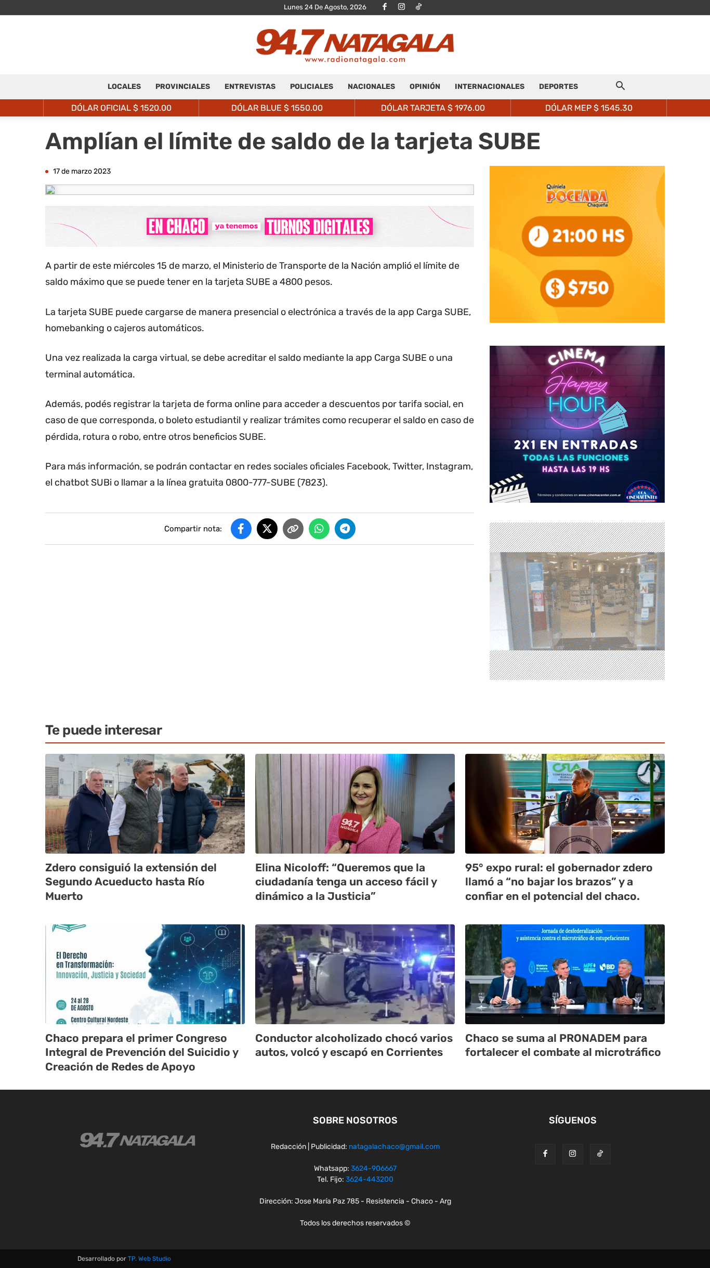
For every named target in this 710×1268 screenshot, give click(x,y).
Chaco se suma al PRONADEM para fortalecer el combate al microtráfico (563, 1044)
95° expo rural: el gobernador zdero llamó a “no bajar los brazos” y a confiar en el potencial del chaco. (559, 882)
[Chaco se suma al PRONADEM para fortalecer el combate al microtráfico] (565, 974)
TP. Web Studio (149, 1258)
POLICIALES (311, 86)
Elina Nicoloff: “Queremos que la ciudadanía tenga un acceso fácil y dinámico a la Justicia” (346, 882)
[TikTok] (419, 7)
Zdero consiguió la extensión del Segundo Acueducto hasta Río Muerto (131, 882)
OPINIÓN (425, 86)
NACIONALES (371, 86)
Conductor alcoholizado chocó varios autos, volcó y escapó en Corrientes (354, 1044)
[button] (620, 87)
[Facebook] (384, 7)
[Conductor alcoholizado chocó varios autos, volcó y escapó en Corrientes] (355, 974)
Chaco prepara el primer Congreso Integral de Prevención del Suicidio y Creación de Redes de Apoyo (142, 1052)
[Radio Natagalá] (355, 45)
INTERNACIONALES (489, 86)
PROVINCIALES (182, 86)
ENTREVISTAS (250, 86)
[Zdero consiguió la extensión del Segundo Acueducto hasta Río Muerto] (145, 804)
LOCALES (124, 86)
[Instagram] (402, 7)
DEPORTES (558, 86)
